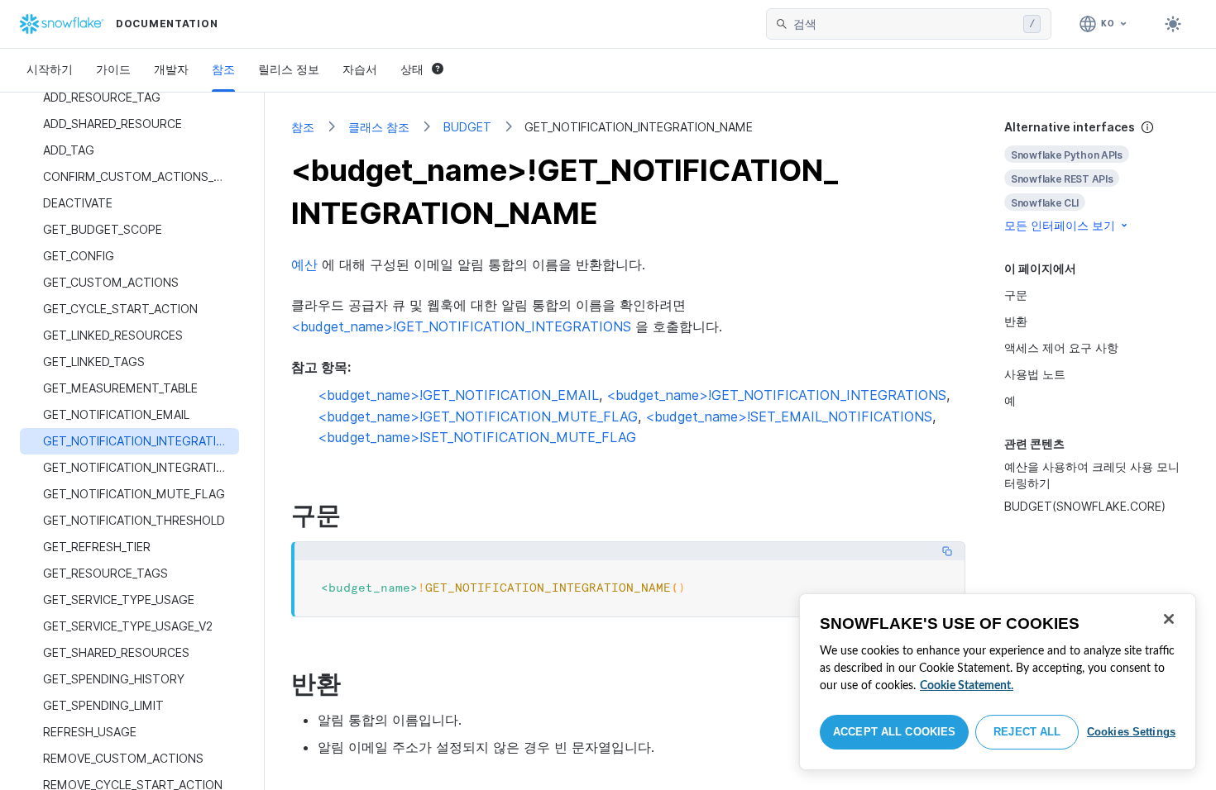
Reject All (1026, 732)
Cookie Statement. (966, 686)
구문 (1015, 295)
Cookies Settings (1131, 732)
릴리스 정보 (288, 69)
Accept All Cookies (894, 732)
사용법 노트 (1034, 374)
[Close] (1169, 619)
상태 (412, 69)
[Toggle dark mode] (1173, 23)
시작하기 (49, 69)
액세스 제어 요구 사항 (1061, 347)
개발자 (171, 69)
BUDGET (467, 127)
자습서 (359, 69)
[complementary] (1097, 176)
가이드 (113, 69)
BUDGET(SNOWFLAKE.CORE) (1085, 506)
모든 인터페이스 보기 (1059, 225)
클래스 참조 (378, 127)
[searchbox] (905, 24)
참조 (223, 69)
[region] (997, 681)
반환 (1015, 321)
